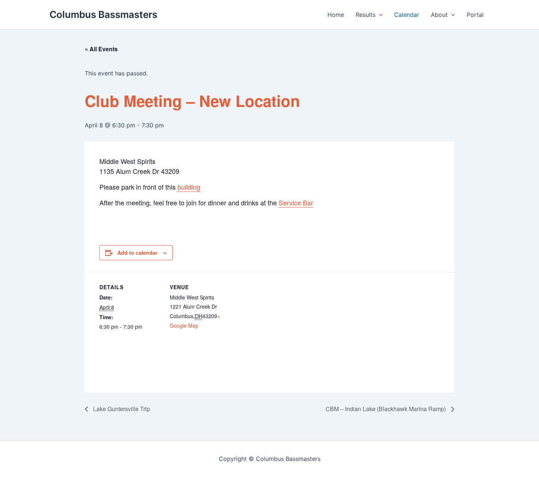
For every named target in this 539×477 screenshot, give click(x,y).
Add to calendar (137, 252)
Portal (475, 14)
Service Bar (296, 202)
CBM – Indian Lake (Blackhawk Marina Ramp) (386, 409)
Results (365, 14)
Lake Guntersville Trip (121, 409)
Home (335, 14)
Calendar (406, 14)
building (188, 186)
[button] (379, 14)
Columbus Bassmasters (103, 14)
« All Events (101, 49)
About (439, 14)
